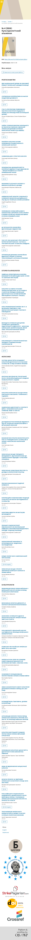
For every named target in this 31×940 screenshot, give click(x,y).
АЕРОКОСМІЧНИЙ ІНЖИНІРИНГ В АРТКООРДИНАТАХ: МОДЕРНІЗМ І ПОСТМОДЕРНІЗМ (12, 543)
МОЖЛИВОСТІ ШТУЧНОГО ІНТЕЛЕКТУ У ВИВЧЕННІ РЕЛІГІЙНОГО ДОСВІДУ (13, 184)
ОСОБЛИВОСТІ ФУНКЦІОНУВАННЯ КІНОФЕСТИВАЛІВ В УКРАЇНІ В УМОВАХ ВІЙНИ (15, 675)
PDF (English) (7, 564)
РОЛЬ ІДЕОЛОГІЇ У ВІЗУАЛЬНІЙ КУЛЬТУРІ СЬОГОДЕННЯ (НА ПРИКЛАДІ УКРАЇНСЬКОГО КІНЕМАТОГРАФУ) (15, 632)
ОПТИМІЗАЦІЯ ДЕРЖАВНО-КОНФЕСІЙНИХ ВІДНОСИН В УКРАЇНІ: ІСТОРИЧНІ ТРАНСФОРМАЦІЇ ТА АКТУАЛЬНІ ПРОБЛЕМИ (15, 256)
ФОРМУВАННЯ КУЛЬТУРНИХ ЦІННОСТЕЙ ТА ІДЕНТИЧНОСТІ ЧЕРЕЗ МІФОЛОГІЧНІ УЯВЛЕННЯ (15, 751)
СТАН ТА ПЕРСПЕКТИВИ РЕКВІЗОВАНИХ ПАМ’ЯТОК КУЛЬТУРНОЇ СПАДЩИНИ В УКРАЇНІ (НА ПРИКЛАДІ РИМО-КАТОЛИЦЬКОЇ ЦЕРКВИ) (15, 111)
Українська (5, 832)
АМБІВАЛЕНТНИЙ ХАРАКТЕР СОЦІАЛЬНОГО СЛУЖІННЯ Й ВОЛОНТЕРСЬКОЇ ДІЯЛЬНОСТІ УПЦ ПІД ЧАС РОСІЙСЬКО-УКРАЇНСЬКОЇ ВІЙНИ (15, 198)
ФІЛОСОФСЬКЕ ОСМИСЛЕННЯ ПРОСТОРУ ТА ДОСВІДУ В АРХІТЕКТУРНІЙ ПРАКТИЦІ (15, 471)
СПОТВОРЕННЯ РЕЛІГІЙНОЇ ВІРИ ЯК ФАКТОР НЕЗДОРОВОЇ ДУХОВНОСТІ (15, 97)
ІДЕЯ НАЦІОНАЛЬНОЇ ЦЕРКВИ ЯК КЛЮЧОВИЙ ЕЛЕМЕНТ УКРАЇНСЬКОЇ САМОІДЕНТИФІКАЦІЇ (15, 84)
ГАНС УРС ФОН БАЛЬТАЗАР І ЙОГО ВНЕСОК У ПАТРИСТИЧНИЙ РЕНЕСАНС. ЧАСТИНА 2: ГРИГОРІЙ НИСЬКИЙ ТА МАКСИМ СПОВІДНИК (15, 241)
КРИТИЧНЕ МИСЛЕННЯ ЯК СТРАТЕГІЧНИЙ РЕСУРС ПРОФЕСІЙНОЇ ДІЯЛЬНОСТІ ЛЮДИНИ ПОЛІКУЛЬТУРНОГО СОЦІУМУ (15, 378)
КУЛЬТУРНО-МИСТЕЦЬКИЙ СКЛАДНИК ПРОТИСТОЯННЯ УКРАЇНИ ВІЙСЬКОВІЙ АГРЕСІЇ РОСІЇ (13, 733)
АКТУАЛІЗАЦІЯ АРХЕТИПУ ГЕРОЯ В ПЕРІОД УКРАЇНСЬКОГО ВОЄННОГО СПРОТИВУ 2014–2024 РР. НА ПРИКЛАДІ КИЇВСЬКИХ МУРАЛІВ (15, 717)
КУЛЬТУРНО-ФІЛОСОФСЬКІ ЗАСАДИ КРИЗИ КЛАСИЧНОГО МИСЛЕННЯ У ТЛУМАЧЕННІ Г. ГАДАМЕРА (15, 394)
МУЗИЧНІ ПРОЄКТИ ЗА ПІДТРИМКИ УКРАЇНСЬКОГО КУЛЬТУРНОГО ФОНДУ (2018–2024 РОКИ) (15, 780)
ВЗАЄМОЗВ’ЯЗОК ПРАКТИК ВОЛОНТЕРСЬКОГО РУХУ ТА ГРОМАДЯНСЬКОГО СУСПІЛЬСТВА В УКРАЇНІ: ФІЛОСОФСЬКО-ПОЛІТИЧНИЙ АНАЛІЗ (15, 440)
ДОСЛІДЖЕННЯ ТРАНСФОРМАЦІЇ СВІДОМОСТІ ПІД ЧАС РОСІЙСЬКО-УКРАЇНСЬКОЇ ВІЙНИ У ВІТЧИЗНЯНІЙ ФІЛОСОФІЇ (15, 423)
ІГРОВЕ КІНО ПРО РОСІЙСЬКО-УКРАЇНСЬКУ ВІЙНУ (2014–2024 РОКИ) (14, 647)
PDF (5, 92)
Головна (4, 21)
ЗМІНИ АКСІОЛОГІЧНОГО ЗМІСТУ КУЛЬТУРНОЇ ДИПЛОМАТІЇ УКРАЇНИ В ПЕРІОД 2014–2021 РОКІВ (15, 688)
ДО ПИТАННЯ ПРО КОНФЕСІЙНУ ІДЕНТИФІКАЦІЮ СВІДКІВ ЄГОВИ (11, 228)
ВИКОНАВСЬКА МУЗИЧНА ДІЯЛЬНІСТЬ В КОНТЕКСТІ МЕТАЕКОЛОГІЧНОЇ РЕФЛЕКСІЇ (14, 604)
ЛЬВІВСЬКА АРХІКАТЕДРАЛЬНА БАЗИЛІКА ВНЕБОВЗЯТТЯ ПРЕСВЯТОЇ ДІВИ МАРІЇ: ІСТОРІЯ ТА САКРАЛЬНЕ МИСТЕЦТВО (15, 275)
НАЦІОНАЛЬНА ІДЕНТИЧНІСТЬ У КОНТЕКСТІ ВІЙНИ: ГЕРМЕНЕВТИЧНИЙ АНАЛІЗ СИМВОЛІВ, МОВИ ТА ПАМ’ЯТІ (15, 408)
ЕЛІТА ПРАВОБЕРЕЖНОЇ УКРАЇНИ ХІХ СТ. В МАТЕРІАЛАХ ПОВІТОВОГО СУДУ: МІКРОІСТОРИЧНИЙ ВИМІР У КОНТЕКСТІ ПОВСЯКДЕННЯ (14, 309)
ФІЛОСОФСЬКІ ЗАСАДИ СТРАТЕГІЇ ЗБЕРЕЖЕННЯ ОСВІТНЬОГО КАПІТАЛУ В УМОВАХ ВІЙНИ (13, 570)
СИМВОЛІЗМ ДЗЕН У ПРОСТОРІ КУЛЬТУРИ (14, 156)
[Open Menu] (1, 1)
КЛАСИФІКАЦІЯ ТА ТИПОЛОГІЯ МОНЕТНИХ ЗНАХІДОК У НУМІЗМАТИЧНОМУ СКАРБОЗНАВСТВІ (14, 342)
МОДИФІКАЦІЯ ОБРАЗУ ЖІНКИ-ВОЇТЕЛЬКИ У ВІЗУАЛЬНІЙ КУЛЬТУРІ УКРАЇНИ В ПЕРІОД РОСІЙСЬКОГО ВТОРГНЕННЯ (15, 590)
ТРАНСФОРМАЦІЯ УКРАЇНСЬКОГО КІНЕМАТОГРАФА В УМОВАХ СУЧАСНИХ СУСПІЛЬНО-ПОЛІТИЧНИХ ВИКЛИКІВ (13, 813)
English (4, 830)
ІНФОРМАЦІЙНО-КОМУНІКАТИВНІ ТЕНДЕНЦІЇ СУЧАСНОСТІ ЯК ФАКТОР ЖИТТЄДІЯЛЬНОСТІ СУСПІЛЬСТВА (15, 499)
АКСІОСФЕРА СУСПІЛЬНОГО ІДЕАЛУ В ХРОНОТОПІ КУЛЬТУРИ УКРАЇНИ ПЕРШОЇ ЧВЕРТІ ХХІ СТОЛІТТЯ (14, 617)
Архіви (9, 21)
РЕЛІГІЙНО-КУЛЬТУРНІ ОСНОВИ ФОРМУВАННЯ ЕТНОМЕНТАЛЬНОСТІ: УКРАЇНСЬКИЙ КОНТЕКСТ (12, 143)
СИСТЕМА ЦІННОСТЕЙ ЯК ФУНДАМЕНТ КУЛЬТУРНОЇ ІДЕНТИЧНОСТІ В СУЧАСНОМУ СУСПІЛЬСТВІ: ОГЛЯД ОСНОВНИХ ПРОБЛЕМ (14, 362)
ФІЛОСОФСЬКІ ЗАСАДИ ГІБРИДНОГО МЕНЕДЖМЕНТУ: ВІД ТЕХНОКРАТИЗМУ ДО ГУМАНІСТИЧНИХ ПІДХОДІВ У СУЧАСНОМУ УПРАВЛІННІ (14, 456)
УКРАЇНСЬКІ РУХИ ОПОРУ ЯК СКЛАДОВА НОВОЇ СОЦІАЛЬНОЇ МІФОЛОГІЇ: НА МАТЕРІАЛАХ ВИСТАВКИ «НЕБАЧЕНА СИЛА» (15, 661)
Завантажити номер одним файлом (13, 72)
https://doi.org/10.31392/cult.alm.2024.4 (16, 59)
